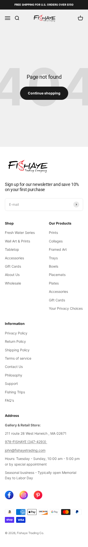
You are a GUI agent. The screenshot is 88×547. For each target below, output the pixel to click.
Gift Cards (13, 266)
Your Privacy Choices (66, 308)
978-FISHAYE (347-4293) (26, 442)
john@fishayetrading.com (25, 450)
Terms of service (18, 358)
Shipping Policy (17, 350)
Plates (54, 283)
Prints (53, 232)
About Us (12, 275)
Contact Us (14, 367)
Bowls (53, 266)
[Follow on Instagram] (23, 495)
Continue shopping (44, 93)
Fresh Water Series (20, 232)
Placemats (57, 275)
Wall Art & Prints (17, 241)
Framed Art (58, 249)
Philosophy (13, 375)
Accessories (14, 258)
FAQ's (9, 400)
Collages (56, 241)
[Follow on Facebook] (9, 495)
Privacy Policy (16, 333)
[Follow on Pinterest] (38, 495)
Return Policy (15, 341)
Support (11, 383)
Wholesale (13, 283)
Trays (53, 258)
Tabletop (12, 249)
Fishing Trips (15, 392)
